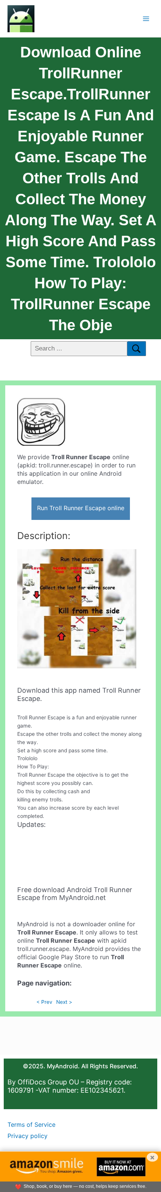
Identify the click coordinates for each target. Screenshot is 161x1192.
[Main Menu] (146, 18)
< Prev (44, 1002)
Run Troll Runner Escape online (80, 508)
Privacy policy (27, 1136)
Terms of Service (31, 1124)
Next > (64, 1002)
